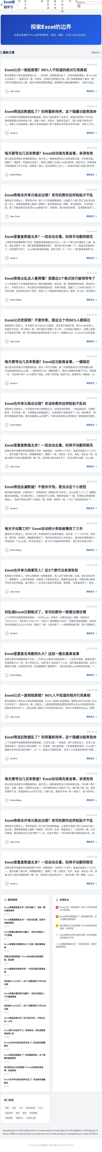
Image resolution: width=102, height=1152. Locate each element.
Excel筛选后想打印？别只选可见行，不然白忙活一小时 (24, 1019)
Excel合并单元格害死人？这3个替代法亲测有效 (41, 570)
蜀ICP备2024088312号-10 (61, 1145)
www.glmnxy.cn (74, 1133)
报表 (24, 1113)
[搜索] (78, 6)
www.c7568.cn (10, 1133)
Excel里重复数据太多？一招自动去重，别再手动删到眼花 (49, 237)
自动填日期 (30, 1108)
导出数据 (33, 1113)
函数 (7, 1108)
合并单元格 (31, 1118)
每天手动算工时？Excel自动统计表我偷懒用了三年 (44, 529)
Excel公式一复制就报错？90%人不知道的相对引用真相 (47, 695)
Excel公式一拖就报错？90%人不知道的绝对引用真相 (46, 70)
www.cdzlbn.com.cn (28, 1130)
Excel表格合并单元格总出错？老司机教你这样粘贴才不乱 (49, 195)
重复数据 (9, 1118)
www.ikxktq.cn (58, 1133)
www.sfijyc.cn (61, 1130)
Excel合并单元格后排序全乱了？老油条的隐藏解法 (24, 1044)
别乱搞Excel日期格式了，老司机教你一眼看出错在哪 (45, 612)
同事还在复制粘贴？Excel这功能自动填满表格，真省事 (23, 958)
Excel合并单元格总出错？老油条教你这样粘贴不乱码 (45, 403)
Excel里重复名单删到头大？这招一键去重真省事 (42, 654)
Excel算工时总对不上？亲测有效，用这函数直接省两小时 (24, 1032)
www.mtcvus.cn (43, 1133)
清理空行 (19, 1118)
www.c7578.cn (90, 1133)
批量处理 (9, 1113)
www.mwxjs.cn (46, 1130)
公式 (21, 1108)
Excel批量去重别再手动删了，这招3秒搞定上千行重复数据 (24, 995)
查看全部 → (96, 52)
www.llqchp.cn (10, 1130)
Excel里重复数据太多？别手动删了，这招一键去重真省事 (24, 909)
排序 (18, 1113)
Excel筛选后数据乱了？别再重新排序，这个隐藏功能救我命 (51, 111)
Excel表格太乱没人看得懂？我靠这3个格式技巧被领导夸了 (50, 278)
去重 (14, 1108)
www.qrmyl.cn (91, 1130)
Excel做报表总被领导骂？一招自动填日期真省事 (24, 970)
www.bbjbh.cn (76, 1130)
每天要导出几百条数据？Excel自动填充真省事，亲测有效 (49, 153)
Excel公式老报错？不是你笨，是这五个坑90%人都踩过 (47, 320)
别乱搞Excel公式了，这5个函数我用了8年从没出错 (25, 983)
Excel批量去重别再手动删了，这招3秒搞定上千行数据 (24, 933)
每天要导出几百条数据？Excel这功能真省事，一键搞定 (47, 362)
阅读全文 (90, 91)
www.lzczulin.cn (26, 1133)
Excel (40, 1108)
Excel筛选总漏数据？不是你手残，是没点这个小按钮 (45, 487)
